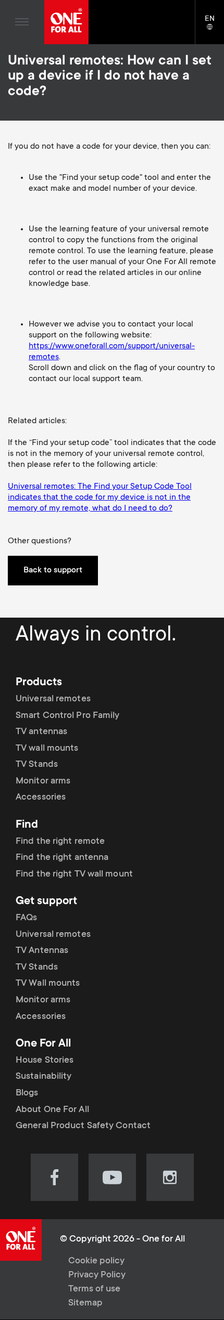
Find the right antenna (62, 858)
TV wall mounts (47, 748)
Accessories (41, 797)
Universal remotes (53, 699)
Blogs (27, 1093)
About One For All (52, 1110)
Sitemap (85, 1303)
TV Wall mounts (48, 983)
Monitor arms (43, 781)
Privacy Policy (97, 1275)
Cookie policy (96, 1261)
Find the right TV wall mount (74, 874)
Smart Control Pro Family (67, 715)
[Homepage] (66, 22)
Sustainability (43, 1076)
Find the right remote (60, 842)
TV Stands (37, 765)
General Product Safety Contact (83, 1126)
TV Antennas (42, 951)
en (214, 27)
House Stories (44, 1060)
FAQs (26, 918)
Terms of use (94, 1289)
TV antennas (41, 732)
